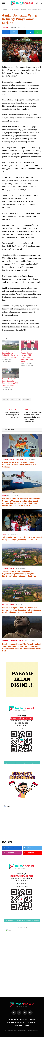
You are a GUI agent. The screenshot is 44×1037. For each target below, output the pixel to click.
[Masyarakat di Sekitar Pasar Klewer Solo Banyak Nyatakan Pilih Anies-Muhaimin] (10, 373)
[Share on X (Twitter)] (14, 32)
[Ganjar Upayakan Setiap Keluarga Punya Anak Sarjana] (22, 61)
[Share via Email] (22, 32)
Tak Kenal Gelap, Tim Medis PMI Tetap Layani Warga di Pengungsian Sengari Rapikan (22, 538)
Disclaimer (30, 1022)
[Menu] (3, 3)
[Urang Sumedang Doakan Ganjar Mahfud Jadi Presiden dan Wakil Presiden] (10, 345)
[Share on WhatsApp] (38, 32)
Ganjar (5, 399)
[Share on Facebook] (6, 32)
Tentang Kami (12, 1019)
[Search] (41, 3)
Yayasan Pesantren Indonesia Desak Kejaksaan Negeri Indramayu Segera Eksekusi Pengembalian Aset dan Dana (19, 573)
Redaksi (23, 1019)
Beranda (4, 9)
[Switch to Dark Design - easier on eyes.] (37, 3)
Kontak (32, 1019)
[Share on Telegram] (30, 32)
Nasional (5, 27)
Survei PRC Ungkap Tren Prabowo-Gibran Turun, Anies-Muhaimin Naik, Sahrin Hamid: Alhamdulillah (33, 417)
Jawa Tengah (15, 399)
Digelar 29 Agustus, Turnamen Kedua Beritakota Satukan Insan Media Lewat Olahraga (19, 464)
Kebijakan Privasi (22, 1025)
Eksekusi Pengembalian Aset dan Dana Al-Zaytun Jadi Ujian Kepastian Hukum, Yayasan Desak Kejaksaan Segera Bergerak (21, 610)
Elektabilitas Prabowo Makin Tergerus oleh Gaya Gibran (12, 415)
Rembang (26, 399)
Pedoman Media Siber (15, 1022)
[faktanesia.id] (22, 3)
